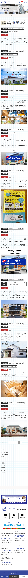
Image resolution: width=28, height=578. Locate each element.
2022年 (3, 469)
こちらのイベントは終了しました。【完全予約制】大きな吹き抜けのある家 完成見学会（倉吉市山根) (14, 376)
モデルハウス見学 (4, 576)
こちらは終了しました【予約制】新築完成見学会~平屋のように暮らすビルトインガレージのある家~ (14, 41)
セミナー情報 (5, 454)
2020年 (3, 472)
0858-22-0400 (7, 537)
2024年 (3, 465)
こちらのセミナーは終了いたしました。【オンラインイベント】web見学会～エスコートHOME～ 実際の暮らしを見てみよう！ (14, 143)
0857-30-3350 (20, 535)
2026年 (3, 462)
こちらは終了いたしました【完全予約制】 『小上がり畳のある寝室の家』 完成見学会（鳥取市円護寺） (14, 336)
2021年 (3, 470)
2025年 (3, 463)
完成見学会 (4, 456)
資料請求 (23, 576)
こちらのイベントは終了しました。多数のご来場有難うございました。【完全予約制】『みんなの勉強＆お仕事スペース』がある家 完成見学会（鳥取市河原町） (14, 295)
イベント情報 (14, 576)
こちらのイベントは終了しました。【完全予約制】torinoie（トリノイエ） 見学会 (13, 415)
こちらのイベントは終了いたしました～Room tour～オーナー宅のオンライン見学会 (13, 64)
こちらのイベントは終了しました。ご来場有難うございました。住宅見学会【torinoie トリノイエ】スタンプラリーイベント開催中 (14, 184)
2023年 (3, 467)
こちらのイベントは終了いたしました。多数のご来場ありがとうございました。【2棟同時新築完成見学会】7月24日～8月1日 (14, 104)
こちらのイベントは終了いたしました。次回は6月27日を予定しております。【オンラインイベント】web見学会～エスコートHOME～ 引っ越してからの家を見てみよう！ (13, 243)
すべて (3, 451)
